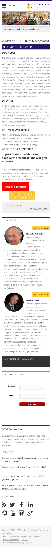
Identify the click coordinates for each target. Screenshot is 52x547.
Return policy (34, 536)
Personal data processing (13, 543)
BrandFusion (7, 533)
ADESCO (25, 539)
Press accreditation (11, 539)
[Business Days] (38, 6)
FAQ (5, 536)
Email (11, 395)
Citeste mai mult (41, 228)
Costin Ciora (32, 300)
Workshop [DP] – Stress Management (25, 41)
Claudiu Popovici (34, 234)
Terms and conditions (18, 536)
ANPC (29, 543)
